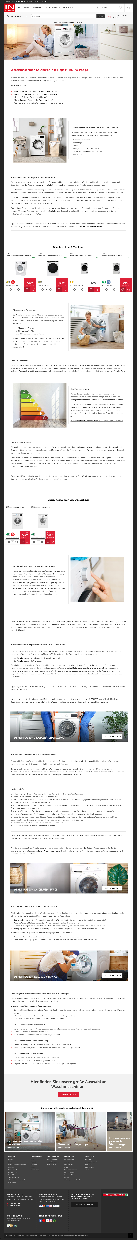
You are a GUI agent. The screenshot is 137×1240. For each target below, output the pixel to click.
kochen (10, 1159)
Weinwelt (45, 1)
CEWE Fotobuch (89, 1167)
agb (23, 1235)
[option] (20, 272)
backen (10, 1162)
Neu (19, 7)
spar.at (87, 1169)
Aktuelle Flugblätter (69, 1172)
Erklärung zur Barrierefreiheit (72, 1180)
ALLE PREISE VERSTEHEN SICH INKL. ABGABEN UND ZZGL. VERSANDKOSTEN (70, 1235)
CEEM (112, 254)
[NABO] (85, 268)
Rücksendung (35, 1169)
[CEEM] (116, 268)
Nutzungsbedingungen (32, 1235)
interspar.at (88, 1159)
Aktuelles (66, 1162)
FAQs (32, 1159)
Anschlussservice (51, 1164)
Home (55, 22)
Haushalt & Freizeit (33, 1)
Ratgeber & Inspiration (52, 7)
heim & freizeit (12, 1169)
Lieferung (34, 1164)
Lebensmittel (20, 1)
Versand (33, 1162)
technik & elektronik (14, 1177)
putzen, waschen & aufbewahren (17, 1164)
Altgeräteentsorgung (52, 1159)
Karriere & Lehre (68, 1164)
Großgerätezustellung (52, 1162)
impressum (9, 1235)
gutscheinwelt (12, 1182)
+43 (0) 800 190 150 (15, 1203)
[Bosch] (43, 521)
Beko (16, 506)
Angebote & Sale (68, 7)
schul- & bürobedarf (13, 1175)
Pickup (33, 1167)
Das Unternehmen (69, 1159)
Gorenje (18, 254)
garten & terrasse (13, 1172)
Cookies (66, 1177)
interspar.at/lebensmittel (91, 1162)
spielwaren (11, 1167)
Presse (66, 1167)
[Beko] (18, 521)
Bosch (40, 506)
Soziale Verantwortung (70, 1169)
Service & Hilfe (37, 7)
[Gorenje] (21, 268)
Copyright (43, 1235)
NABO (81, 254)
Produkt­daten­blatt (12, 285)
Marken (26, 7)
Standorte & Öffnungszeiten (72, 1175)
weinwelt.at (88, 1164)
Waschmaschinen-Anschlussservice (43, 851)
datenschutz (17, 1235)
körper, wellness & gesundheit (16, 1180)
